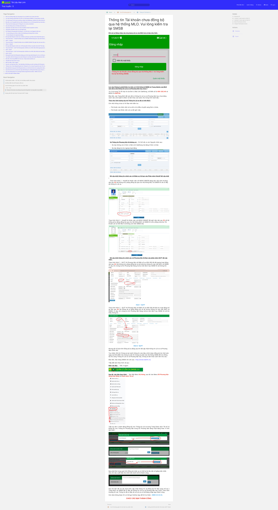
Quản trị (248, 18)
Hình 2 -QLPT (9, 53)
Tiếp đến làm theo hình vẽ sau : (13, 60)
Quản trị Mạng (250, 4)
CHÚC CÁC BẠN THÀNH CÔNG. (12, 73)
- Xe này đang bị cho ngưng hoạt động (14, 35)
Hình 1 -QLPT (9, 49)
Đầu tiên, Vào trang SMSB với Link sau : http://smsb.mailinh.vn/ (20, 58)
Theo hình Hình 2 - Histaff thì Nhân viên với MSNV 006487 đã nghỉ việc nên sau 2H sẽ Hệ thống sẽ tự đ (26, 42)
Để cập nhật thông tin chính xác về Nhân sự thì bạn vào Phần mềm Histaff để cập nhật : (26, 36)
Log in (273, 4)
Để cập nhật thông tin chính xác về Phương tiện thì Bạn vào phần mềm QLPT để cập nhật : (26, 45)
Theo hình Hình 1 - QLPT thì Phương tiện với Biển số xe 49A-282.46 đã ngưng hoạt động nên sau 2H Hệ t (26, 47)
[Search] (129, 5)
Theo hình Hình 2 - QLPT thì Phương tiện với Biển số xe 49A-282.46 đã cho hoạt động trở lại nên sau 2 (26, 51)
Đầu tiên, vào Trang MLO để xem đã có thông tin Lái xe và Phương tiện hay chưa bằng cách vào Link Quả (26, 22)
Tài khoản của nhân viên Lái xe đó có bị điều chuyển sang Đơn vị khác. (22, 27)
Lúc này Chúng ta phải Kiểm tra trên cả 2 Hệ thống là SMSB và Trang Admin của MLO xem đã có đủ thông (26, 18)
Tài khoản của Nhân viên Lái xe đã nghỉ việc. (16, 29)
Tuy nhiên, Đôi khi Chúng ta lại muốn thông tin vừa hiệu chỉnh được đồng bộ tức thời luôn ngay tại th (26, 57)
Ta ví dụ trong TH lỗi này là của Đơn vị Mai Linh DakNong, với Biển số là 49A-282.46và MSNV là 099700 (26, 20)
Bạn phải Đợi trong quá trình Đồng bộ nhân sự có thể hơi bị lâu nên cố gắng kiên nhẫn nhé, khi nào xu (26, 68)
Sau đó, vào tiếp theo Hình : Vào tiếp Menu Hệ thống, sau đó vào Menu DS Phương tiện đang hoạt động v (26, 64)
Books (266, 4)
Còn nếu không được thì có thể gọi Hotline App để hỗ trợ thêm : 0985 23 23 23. (24, 71)
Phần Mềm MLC (240, 4)
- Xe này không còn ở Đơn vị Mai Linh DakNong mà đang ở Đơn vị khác (22, 33)
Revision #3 (237, 16)
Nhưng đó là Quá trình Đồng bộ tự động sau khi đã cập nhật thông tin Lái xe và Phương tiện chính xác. (26, 55)
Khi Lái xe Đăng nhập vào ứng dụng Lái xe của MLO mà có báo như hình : (22, 16)
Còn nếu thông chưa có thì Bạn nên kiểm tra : (16, 25)
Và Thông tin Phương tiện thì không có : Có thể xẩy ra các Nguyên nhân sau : (23, 31)
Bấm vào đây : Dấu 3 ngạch (12, 62)
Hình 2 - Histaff (9, 44)
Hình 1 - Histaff (9, 40)
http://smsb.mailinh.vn (143, 360)
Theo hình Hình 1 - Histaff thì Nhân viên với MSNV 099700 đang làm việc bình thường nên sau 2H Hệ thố (26, 38)
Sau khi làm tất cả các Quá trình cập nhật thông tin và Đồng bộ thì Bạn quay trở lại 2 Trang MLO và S (26, 69)
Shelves (259, 4)
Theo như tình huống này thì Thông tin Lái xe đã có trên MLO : (20, 24)
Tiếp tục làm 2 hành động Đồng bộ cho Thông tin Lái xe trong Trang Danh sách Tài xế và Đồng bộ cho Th (26, 66)
